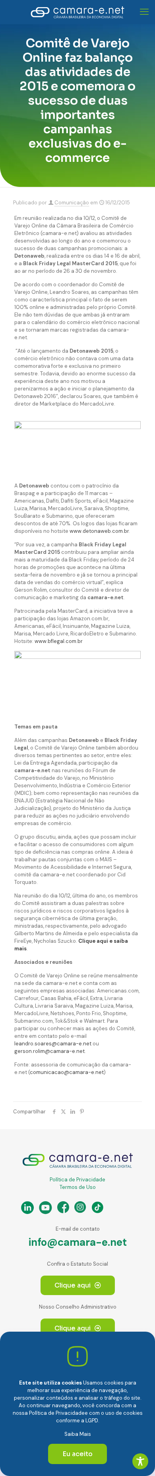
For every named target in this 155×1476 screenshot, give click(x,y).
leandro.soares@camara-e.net (52, 1043)
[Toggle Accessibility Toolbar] (140, 1461)
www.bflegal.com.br (59, 641)
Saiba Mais (77, 1434)
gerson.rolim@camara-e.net (49, 1051)
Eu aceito (77, 1454)
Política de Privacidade (77, 1179)
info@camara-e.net (78, 1242)
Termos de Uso (78, 1187)
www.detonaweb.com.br (99, 531)
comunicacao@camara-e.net (67, 1072)
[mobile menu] (144, 12)
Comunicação (71, 202)
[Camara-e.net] (77, 12)
